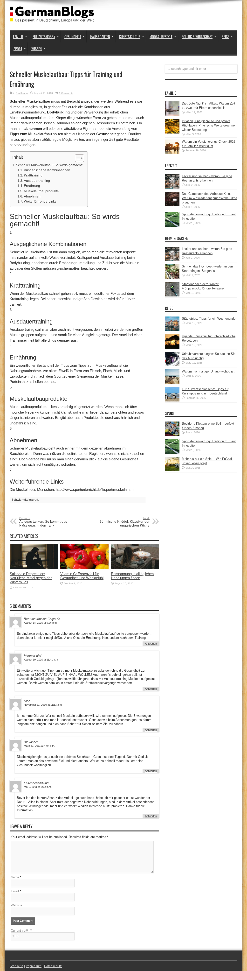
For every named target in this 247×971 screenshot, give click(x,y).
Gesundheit (72, 36)
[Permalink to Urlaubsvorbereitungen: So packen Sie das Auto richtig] (172, 365)
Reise (225, 36)
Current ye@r (21, 930)
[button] (77, 158)
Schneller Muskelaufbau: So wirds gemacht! (49, 165)
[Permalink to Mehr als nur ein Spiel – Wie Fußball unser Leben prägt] (172, 470)
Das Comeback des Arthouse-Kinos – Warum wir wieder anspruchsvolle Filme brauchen (209, 198)
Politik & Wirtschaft (197, 36)
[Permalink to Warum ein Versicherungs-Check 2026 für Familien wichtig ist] (172, 153)
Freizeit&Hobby (44, 36)
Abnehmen (32, 196)
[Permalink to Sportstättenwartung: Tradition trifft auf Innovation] (172, 225)
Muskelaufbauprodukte (41, 191)
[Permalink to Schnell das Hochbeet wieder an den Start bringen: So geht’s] (172, 278)
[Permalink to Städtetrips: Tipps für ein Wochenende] (172, 330)
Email (15, 891)
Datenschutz (53, 966)
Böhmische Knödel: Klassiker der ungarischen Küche (124, 522)
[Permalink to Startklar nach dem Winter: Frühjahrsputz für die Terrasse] (172, 295)
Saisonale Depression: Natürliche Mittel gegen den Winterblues (31, 578)
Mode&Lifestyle (161, 36)
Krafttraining (33, 175)
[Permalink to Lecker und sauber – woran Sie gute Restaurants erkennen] (172, 187)
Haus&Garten (100, 36)
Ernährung (22, 93)
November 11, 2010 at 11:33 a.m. (43, 704)
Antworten (151, 643)
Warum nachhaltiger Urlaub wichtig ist (208, 371)
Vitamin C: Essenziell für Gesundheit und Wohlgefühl (81, 576)
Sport (18, 48)
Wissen (36, 48)
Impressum (33, 966)
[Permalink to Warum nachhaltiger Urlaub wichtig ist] (172, 383)
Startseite (16, 966)
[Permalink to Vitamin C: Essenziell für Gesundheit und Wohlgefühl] (84, 568)
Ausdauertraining (37, 181)
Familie (18, 36)
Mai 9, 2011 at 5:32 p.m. (38, 786)
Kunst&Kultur (129, 36)
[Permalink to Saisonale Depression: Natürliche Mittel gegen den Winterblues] (34, 568)
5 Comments (66, 93)
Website (16, 905)
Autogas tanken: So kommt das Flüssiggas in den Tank (43, 522)
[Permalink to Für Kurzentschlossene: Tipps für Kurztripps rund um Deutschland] (172, 400)
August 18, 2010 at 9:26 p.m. (40, 622)
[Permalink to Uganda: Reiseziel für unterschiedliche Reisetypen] (172, 347)
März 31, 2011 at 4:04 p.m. (39, 745)
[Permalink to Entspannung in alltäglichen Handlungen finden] (135, 568)
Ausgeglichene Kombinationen (47, 170)
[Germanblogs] (52, 18)
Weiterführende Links (40, 201)
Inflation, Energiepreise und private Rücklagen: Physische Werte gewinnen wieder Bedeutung (209, 125)
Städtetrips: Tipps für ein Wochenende (208, 318)
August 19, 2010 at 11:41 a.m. (41, 659)
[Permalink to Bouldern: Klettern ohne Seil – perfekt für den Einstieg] (172, 435)
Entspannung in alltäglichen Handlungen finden (132, 576)
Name (15, 877)
